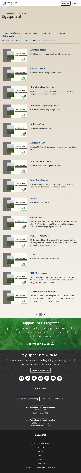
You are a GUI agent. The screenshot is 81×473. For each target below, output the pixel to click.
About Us (40, 451)
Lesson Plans (40, 447)
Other (53, 40)
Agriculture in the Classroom (40, 443)
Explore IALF (40, 435)
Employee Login (40, 467)
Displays (19, 40)
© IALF (29, 467)
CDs (11, 40)
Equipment (36, 40)
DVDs (27, 40)
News (40, 456)
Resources (40, 460)
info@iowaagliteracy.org (11, 36)
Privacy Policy (51, 467)
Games (45, 40)
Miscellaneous (8, 13)
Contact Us (58, 399)
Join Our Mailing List (40, 370)
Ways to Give (40, 464)
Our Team (46, 399)
